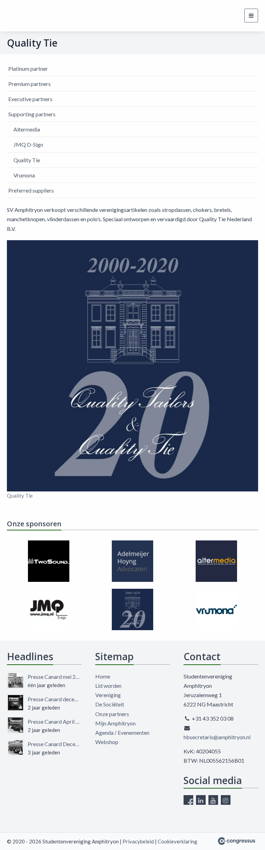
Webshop (106, 742)
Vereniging (108, 695)
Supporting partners (32, 114)
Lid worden (108, 685)
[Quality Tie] (132, 365)
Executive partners (30, 99)
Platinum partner (28, 68)
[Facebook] (188, 800)
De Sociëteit (109, 704)
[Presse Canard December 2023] (15, 747)
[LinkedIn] (201, 800)
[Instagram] (225, 800)
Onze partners (112, 714)
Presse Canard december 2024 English (54, 699)
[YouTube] (213, 800)
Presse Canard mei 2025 (54, 676)
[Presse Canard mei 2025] (15, 680)
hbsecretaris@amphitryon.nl (217, 737)
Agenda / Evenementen (122, 732)
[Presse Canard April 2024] (15, 725)
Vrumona (24, 175)
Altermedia (26, 129)
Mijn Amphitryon (115, 723)
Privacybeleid (138, 841)
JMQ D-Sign (28, 144)
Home (102, 676)
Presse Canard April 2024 (54, 721)
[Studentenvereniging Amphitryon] (20, 16)
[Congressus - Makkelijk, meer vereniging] (236, 841)
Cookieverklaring (177, 841)
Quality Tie (26, 160)
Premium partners (29, 83)
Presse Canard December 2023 (54, 744)
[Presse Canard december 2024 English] (15, 702)
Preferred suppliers (31, 190)
